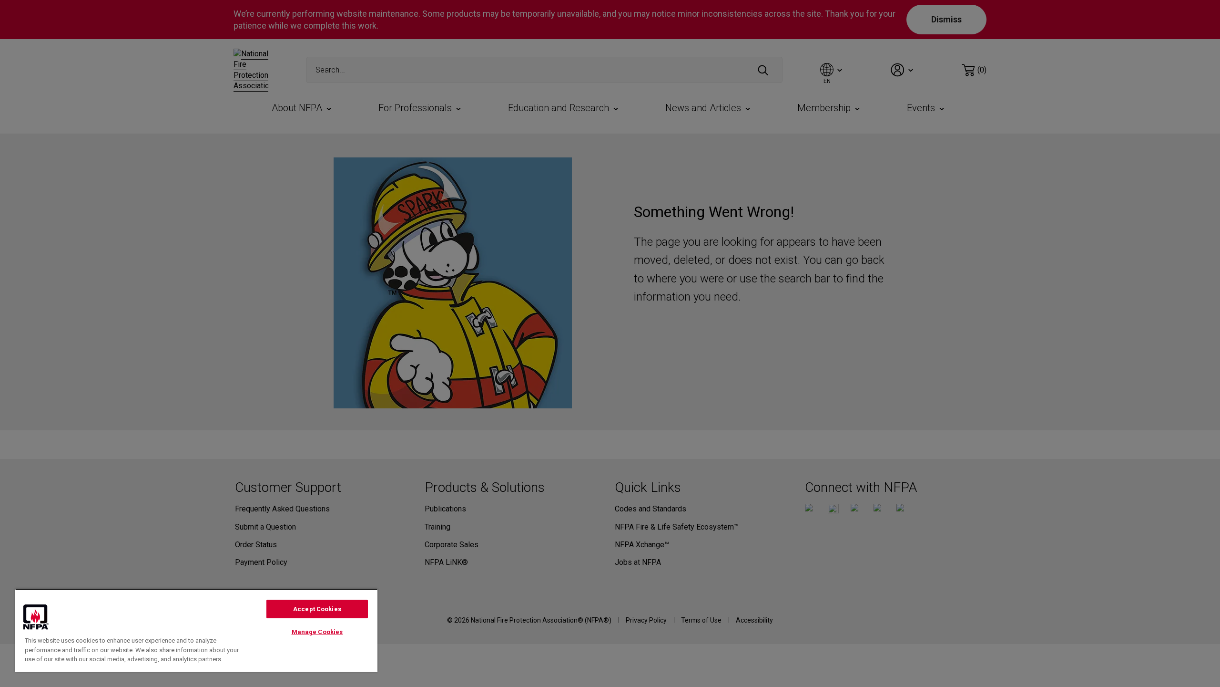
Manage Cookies (317, 631)
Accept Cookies (317, 609)
